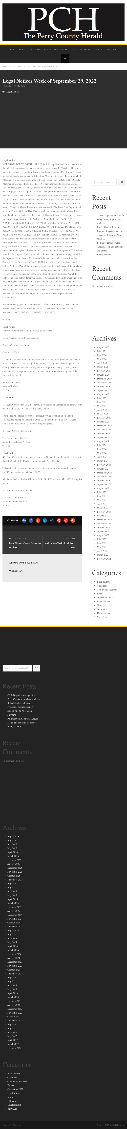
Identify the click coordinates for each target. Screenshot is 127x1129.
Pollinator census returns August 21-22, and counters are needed (110, 246)
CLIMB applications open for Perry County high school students (111, 219)
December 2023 (104, 472)
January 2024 (103, 468)
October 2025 (103, 386)
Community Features (107, 589)
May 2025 (101, 405)
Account (85, 49)
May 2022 (101, 547)
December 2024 (104, 425)
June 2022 (101, 543)
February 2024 (104, 464)
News (21, 49)
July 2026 (101, 351)
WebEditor (21, 86)
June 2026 (101, 355)
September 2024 (104, 437)
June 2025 (101, 402)
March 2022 (102, 554)
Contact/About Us (105, 49)
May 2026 (101, 359)
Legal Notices (68, 49)
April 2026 (102, 362)
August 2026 (103, 347)
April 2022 (102, 550)
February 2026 (104, 370)
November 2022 (104, 523)
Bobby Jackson (104, 254)
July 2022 (101, 539)
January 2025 (103, 421)
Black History (103, 581)
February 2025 (104, 417)
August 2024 (103, 441)
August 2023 (103, 488)
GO (121, 182)
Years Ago (102, 616)
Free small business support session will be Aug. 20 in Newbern (110, 234)
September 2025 (104, 390)
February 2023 (104, 511)
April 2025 (102, 409)
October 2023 (103, 480)
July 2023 (101, 492)
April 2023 (102, 503)
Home (12, 49)
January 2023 (103, 515)
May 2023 (101, 499)
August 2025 (103, 394)
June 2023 (101, 496)
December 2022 (104, 519)
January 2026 (103, 374)
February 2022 (104, 558)
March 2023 (102, 507)
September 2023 (104, 484)
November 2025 (104, 382)
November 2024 (104, 429)
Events (100, 593)
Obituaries (35, 49)
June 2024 (101, 449)
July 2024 (101, 445)
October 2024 (103, 433)
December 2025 (104, 378)
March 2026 (102, 366)
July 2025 (101, 398)
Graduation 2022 (105, 597)
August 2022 (103, 535)
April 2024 (102, 456)
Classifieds (51, 49)
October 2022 (103, 527)
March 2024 (102, 460)
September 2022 (104, 531)
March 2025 (102, 413)
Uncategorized (103, 613)
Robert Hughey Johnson (108, 227)
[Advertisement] (63, 117)
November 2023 (104, 476)
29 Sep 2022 (8, 86)
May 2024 (101, 453)
